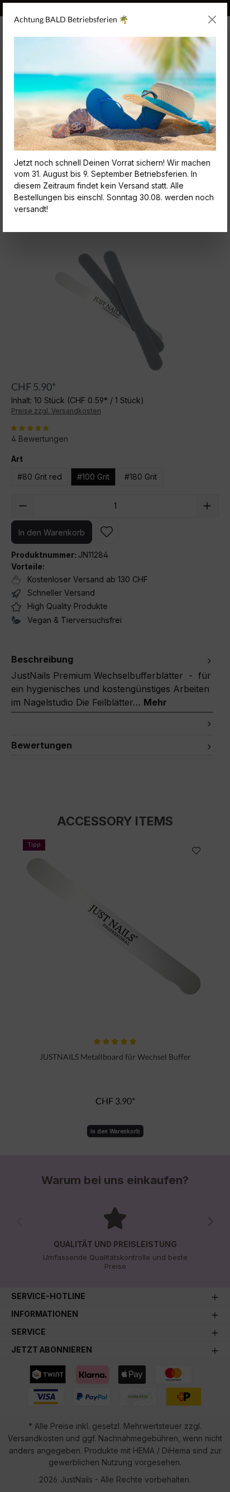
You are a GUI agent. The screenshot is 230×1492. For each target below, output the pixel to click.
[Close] (212, 19)
